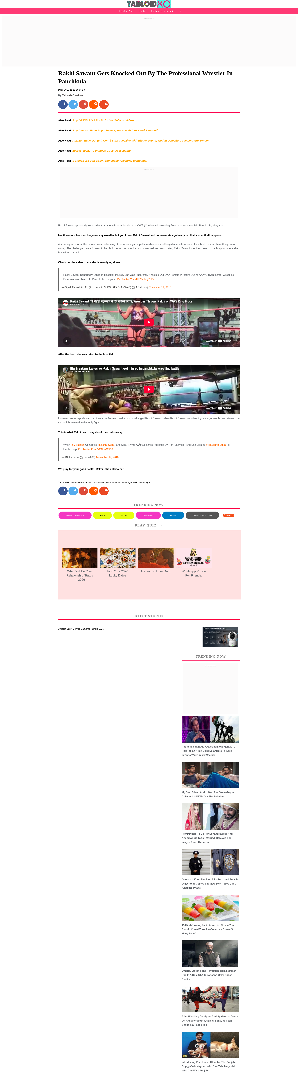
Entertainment (162, 11)
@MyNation (77, 444)
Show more (229, 515)
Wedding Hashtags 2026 (75, 515)
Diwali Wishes (148, 515)
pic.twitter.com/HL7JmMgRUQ (135, 279)
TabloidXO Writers (72, 95)
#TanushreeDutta (216, 444)
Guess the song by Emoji (202, 515)
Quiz (142, 11)
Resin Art (126, 11)
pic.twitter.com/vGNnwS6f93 (95, 449)
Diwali (102, 515)
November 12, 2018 (160, 287)
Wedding (124, 515)
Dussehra (173, 515)
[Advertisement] (149, 42)
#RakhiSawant (106, 444)
